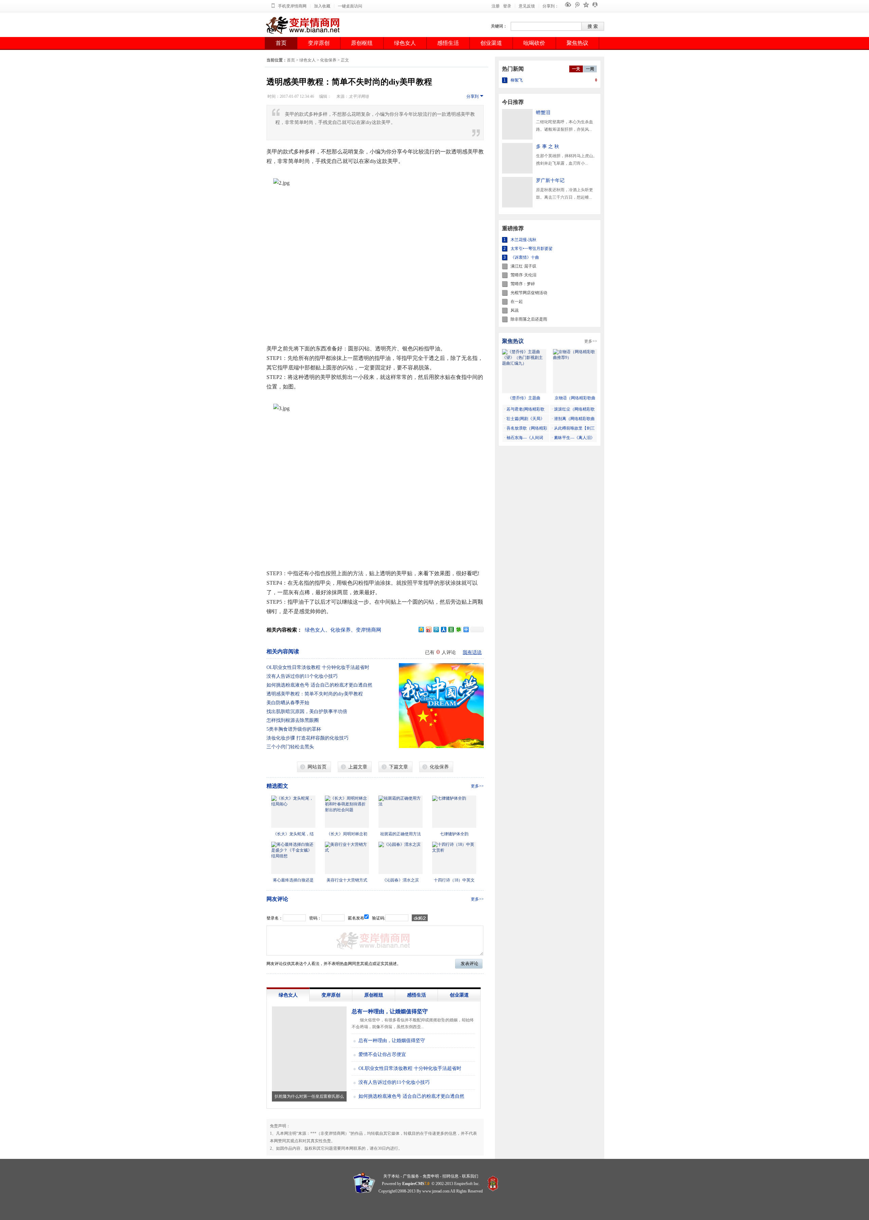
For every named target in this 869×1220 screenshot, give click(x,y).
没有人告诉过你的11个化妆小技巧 (302, 676)
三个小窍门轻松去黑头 (290, 746)
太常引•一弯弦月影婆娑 (532, 248)
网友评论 (277, 899)
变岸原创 (319, 43)
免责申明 (431, 1176)
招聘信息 (450, 1176)
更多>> (477, 786)
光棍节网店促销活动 (529, 292)
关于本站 (391, 1176)
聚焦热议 (577, 43)
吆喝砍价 (534, 43)
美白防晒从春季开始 (287, 702)
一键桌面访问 (350, 6)
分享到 (472, 96)
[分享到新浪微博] (428, 629)
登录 (507, 6)
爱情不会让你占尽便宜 (382, 1054)
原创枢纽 (362, 43)
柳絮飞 (517, 80)
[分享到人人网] (443, 629)
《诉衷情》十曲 (525, 257)
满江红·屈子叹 (523, 266)
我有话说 (472, 652)
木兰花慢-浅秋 (523, 239)
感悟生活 (448, 43)
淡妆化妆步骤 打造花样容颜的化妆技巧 (307, 738)
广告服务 (411, 1176)
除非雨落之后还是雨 (529, 319)
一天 (576, 69)
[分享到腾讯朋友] (458, 629)
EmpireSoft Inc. (467, 1183)
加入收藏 (322, 6)
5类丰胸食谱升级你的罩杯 (293, 729)
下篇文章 (398, 766)
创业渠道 (491, 43)
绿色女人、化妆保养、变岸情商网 (343, 630)
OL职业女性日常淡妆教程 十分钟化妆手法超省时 (317, 667)
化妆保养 (328, 60)
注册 (496, 6)
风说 (515, 310)
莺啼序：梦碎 (523, 283)
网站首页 (317, 766)
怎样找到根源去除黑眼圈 (292, 720)
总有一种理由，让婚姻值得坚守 (390, 1011)
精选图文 (277, 786)
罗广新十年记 (550, 180)
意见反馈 (527, 6)
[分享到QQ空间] (421, 629)
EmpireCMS (413, 1183)
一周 (590, 69)
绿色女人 (405, 43)
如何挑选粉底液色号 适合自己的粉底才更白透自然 (319, 685)
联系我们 (470, 1176)
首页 (281, 43)
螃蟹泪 (543, 112)
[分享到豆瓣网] (451, 629)
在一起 (517, 301)
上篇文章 (357, 766)
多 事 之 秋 (547, 146)
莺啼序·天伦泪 (523, 275)
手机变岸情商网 (292, 6)
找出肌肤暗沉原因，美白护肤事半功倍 (306, 711)
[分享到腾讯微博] (436, 629)
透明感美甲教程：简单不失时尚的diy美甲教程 (314, 693)
